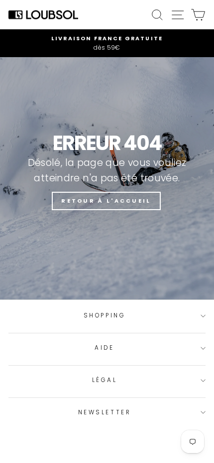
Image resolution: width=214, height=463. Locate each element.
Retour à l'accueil (106, 201)
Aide (104, 348)
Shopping (104, 315)
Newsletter (104, 412)
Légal (104, 380)
